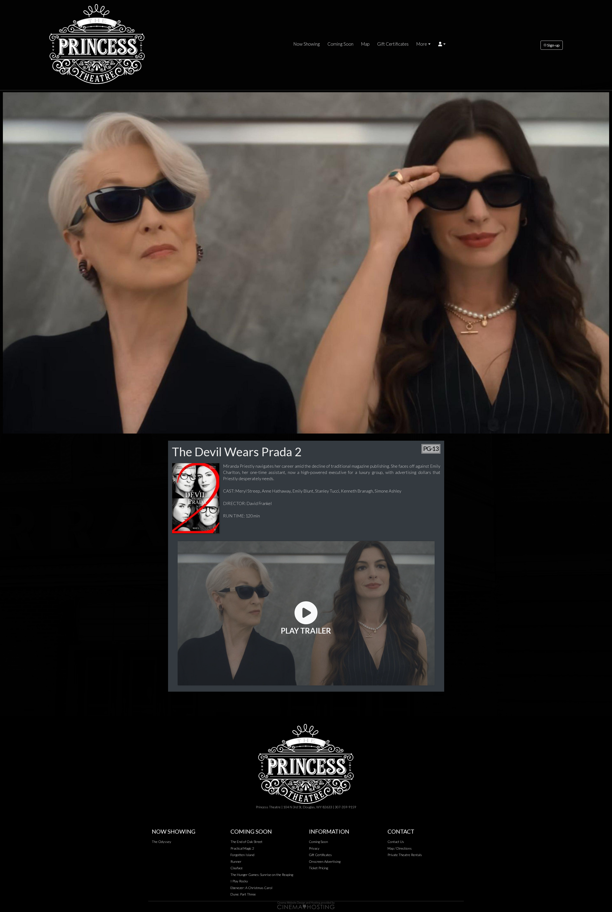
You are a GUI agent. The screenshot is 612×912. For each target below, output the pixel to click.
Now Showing (306, 44)
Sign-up (553, 45)
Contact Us (396, 842)
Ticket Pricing (318, 868)
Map (365, 44)
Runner (235, 861)
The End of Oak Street (246, 842)
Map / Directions (400, 848)
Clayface (236, 868)
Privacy (314, 848)
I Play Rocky (239, 881)
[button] (441, 44)
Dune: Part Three (243, 894)
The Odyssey (161, 842)
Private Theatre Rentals (405, 855)
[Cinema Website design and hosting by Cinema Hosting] (306, 905)
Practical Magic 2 (242, 848)
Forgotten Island (242, 855)
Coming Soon (340, 44)
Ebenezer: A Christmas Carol (251, 888)
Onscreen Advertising (324, 861)
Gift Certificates (393, 44)
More (421, 44)
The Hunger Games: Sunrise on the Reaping (261, 875)
